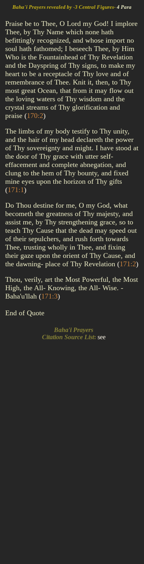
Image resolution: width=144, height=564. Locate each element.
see (102, 337)
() (35, 116)
